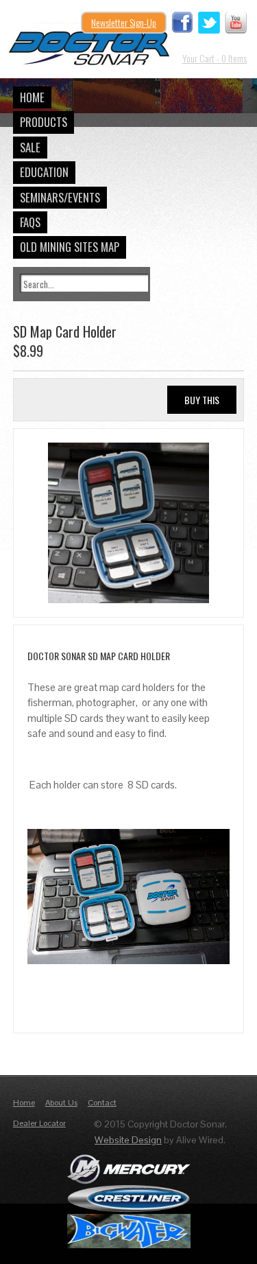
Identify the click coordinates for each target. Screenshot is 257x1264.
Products (43, 121)
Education (44, 171)
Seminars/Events (60, 197)
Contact (102, 1102)
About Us (61, 1102)
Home (32, 97)
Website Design (128, 1140)
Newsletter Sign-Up (123, 22)
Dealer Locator (39, 1123)
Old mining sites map (69, 246)
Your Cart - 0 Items (214, 58)
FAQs (30, 222)
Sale (30, 147)
